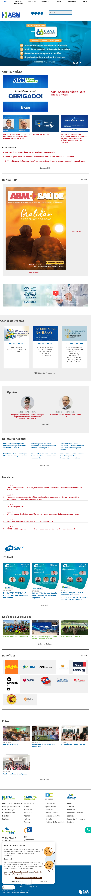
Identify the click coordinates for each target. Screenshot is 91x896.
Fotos (5, 721)
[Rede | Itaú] (11, 673)
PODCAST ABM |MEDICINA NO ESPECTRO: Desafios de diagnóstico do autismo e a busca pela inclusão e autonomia (74, 596)
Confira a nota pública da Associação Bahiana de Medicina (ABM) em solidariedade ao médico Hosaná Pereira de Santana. (74, 138)
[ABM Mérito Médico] (16, 740)
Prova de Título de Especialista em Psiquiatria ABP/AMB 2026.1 (30, 521)
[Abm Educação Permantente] (8, 799)
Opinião (12, 392)
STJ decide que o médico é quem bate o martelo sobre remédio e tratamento (43, 456)
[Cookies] (8, 887)
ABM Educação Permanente (44, 373)
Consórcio (72, 2)
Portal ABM (44, 465)
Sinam (58, 2)
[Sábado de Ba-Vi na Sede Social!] (16, 634)
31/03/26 (10, 519)
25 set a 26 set (17, 343)
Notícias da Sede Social (16, 616)
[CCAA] (45, 685)
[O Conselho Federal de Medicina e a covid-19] (65, 403)
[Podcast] (14, 551)
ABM (5, 2)
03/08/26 (10, 504)
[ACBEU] (28, 685)
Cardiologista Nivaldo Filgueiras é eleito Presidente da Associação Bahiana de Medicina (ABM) (16, 136)
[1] (77, 63)
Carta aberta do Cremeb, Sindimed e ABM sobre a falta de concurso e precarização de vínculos (72, 446)
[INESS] (28, 832)
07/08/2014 (64, 742)
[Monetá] (12, 692)
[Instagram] (45, 306)
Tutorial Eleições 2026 (40, 134)
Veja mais (83, 179)
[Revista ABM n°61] (36, 269)
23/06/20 (10, 526)
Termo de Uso (18, 874)
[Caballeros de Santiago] (62, 685)
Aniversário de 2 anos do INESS (73, 744)
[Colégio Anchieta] (79, 685)
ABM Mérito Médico (10, 744)
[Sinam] (71, 799)
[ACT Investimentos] (45, 673)
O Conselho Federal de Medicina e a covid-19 (65, 415)
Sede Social (32, 2)
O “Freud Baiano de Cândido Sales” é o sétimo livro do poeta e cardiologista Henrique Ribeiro (45, 161)
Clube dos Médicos (45, 644)
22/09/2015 (7, 772)
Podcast (8, 557)
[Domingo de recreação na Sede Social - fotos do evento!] (45, 634)
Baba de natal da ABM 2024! (71, 636)
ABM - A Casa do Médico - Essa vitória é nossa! (68, 93)
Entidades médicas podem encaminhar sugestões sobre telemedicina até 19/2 (14, 445)
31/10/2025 (7, 742)
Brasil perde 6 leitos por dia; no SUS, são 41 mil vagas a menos (15, 455)
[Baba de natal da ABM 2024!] (74, 634)
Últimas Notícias (12, 71)
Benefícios (8, 655)
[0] (74, 63)
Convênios (45, 2)
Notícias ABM (45, 168)
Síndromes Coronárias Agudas (15, 774)
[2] (81, 63)
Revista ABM (9, 179)
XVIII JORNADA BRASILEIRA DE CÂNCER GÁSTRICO (16, 350)
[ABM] (11, 15)
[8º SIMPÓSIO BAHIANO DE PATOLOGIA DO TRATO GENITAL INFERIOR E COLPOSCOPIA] (45, 340)
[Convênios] (49, 799)
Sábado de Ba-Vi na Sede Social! (15, 636)
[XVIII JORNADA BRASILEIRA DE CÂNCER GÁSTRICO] (16, 340)
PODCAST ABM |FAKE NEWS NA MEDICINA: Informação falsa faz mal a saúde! (15, 595)
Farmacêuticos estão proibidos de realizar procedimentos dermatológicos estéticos (72, 456)
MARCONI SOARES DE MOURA (27, 412)
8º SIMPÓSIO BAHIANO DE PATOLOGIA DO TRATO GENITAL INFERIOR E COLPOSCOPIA (45, 352)
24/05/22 (10, 512)
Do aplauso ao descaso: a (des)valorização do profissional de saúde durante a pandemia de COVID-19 (27, 416)
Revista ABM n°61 (35, 272)
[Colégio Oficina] (11, 704)
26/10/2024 (7, 591)
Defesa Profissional (14, 439)
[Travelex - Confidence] (79, 673)
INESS (85, 2)
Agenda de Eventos (12, 321)
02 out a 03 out (74, 343)
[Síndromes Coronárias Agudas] (16, 770)
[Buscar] (70, 13)
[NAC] (28, 673)
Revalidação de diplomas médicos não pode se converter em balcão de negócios (43, 445)
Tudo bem (43, 881)
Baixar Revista (76, 231)
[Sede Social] (30, 799)
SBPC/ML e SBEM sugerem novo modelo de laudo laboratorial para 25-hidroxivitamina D (41, 529)
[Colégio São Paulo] (28, 704)
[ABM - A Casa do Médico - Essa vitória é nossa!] (25, 111)
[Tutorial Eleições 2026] (45, 131)
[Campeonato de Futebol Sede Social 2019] (45, 740)
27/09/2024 (36, 591)
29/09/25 (10, 495)
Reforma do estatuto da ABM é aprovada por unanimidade (30, 152)
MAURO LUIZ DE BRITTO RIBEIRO (66, 412)
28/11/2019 (36, 742)
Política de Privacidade (20, 872)
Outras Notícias (9, 148)
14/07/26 (10, 485)
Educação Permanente (18, 3)
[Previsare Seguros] (62, 673)
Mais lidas (8, 477)
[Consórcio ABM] (8, 833)
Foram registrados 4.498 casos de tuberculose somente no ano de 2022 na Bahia (39, 157)
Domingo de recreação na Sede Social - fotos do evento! (44, 637)
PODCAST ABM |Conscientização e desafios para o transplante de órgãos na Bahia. (45, 595)
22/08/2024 (64, 590)
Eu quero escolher (16, 881)
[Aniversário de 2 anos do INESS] (74, 740)
